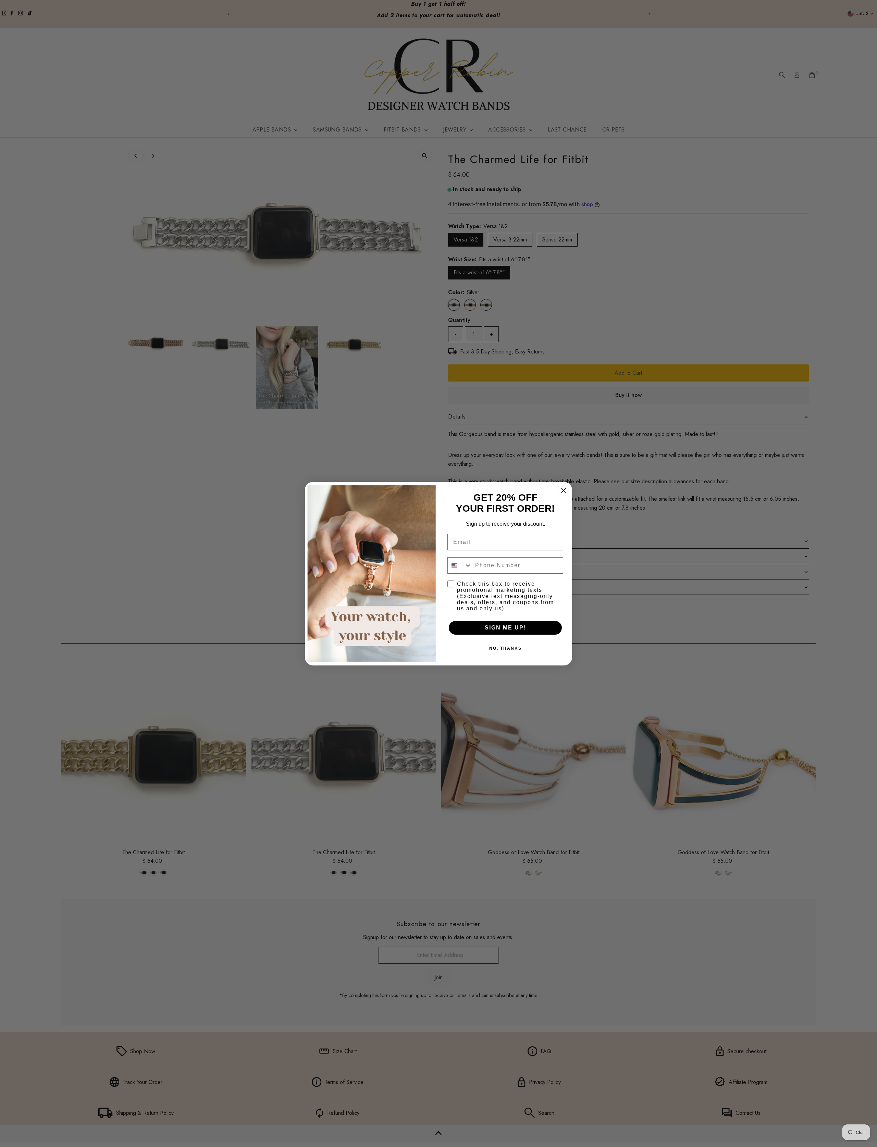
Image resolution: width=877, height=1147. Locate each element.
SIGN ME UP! (505, 628)
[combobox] (460, 565)
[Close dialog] (563, 490)
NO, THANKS (505, 648)
